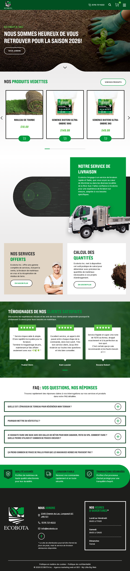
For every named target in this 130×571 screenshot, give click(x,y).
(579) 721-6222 (48, 523)
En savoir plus (21, 283)
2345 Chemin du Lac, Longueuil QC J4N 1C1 (57, 515)
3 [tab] (60, 149)
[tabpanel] (24, 114)
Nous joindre (14, 51)
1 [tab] (47, 149)
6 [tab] (81, 149)
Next (129, 118)
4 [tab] (67, 149)
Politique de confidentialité (79, 564)
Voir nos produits (113, 82)
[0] (117, 5)
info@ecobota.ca (49, 528)
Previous (2, 118)
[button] (124, 4)
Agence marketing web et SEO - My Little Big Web (75, 567)
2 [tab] (53, 149)
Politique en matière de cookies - (53, 564)
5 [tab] (74, 149)
